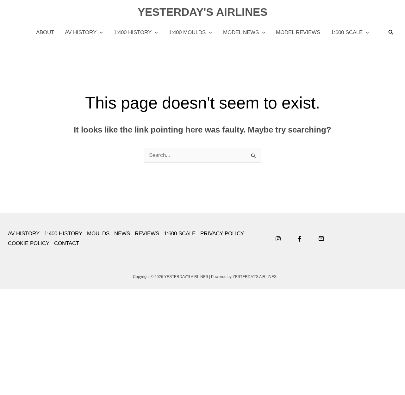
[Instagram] (278, 239)
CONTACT (66, 243)
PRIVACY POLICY (222, 234)
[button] (100, 32)
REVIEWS (147, 234)
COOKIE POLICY (28, 243)
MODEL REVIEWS (298, 32)
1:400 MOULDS (187, 32)
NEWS (122, 234)
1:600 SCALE (347, 32)
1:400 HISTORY (133, 32)
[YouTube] (321, 239)
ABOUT (45, 32)
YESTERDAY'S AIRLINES (202, 12)
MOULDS (98, 234)
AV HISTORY (81, 32)
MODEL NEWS (241, 32)
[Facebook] (299, 239)
